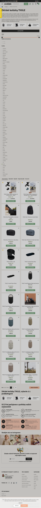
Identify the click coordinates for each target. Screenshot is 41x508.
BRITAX (4, 63)
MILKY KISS (4, 125)
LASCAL (4, 112)
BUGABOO (4, 65)
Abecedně (27, 178)
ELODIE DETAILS (5, 82)
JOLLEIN (4, 102)
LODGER (4, 120)
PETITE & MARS (5, 142)
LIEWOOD (4, 117)
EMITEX (4, 83)
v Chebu (29, 426)
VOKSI (4, 167)
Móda (35, 483)
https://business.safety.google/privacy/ (29, 500)
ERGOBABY (4, 85)
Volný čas (35, 485)
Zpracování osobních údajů (26, 485)
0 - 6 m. (4, 41)
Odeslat (29, 458)
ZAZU (3, 169)
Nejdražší (15, 178)
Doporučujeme (5, 178)
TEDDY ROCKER (5, 174)
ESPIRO (4, 87)
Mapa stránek (4, 495)
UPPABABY (4, 165)
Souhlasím (24, 505)
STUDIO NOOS (5, 159)
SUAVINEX (4, 160)
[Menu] (2, 4)
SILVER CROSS (5, 152)
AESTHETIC (4, 48)
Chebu (34, 416)
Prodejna (27, 425)
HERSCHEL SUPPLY (5, 95)
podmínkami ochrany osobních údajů (25, 461)
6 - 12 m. (4, 43)
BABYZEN (4, 55)
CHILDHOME (5, 97)
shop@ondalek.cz (8, 476)
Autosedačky (36, 476)
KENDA (4, 107)
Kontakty (23, 474)
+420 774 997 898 (8, 477)
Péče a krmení (36, 479)
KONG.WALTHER (5, 110)
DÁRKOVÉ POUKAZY (9, 425)
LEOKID (4, 115)
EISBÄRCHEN (4, 80)
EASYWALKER (5, 78)
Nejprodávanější (21, 178)
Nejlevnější (11, 178)
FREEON (4, 90)
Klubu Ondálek (7, 1)
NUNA (4, 135)
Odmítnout (17, 505)
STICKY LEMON (5, 155)
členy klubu (9, 410)
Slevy (35, 488)
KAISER (4, 105)
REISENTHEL (4, 145)
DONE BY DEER (5, 75)
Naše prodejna (24, 476)
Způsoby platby (24, 479)
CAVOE (4, 70)
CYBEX (4, 73)
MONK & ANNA (5, 127)
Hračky (35, 481)
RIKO (3, 147)
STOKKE (4, 157)
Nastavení (20, 502)
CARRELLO (4, 68)
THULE (4, 164)
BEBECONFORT (5, 58)
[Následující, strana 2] (13, 388)
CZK (37, 1)
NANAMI (4, 132)
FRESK (4, 92)
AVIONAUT (4, 50)
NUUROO (4, 137)
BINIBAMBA (4, 60)
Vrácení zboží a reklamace (26, 481)
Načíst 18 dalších (34, 387)
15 (15, 387)
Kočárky (35, 474)
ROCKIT (4, 150)
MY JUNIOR (4, 130)
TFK (3, 162)
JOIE (3, 100)
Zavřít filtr (21, 30)
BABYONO (4, 53)
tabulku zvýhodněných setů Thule (12, 21)
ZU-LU (4, 172)
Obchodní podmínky (25, 483)
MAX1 (3, 122)
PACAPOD (4, 140)
